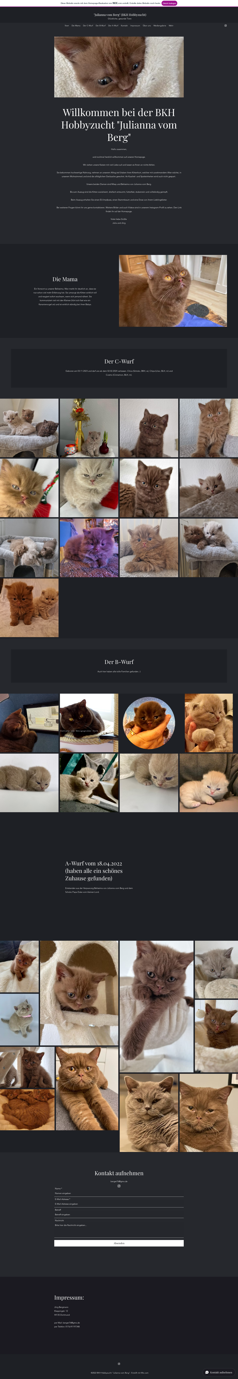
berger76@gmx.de (119, 1181)
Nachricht (59, 1220)
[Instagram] (225, 25)
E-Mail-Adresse (62, 1199)
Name (58, 1188)
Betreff (58, 1210)
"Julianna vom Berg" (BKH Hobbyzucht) (120, 15)
